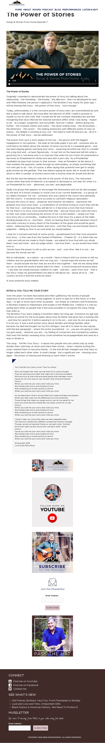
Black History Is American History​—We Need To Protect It (45, 707)
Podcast (47, 9)
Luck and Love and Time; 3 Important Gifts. (36, 704)
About (27, 9)
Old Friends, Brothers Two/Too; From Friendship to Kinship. (46, 700)
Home (18, 9)
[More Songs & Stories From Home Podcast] (52, 465)
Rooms (37, 9)
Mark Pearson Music (17, 5)
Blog (58, 9)
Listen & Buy (90, 9)
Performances (71, 9)
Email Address (53, 596)
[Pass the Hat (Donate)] (52, 636)
